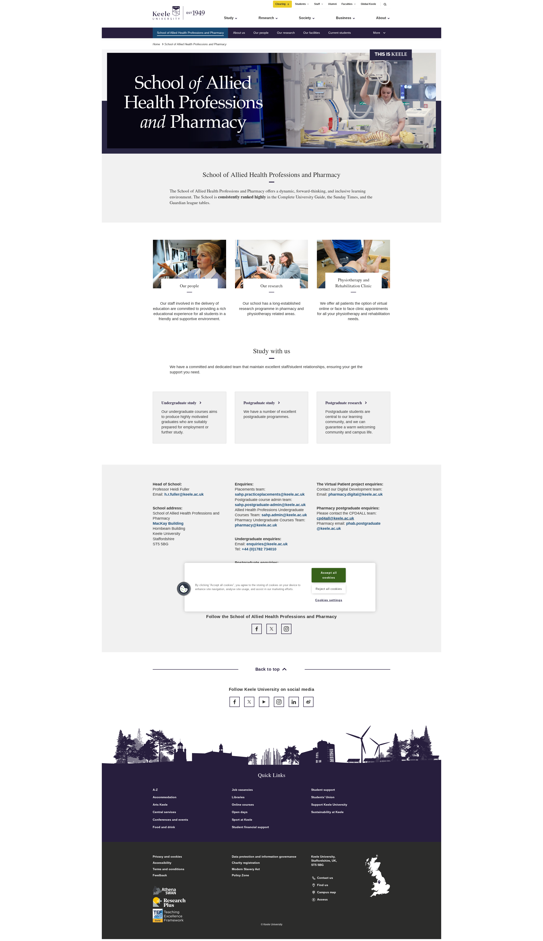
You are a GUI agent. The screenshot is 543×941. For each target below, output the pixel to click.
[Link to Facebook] (257, 629)
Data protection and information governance (264, 856)
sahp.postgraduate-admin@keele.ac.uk (270, 505)
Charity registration (246, 862)
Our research (286, 32)
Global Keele (368, 4)
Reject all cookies (329, 589)
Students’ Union (322, 797)
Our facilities (311, 32)
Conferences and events (170, 819)
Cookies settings (328, 600)
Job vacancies (242, 789)
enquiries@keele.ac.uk (267, 544)
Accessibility (162, 862)
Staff (317, 4)
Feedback (160, 875)
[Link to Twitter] (271, 629)
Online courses (243, 804)
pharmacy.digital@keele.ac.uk (355, 494)
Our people (261, 32)
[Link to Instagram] (286, 629)
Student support (323, 789)
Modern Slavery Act (246, 869)
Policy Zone (240, 875)
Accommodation (164, 797)
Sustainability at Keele (327, 812)
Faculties (347, 4)
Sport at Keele (242, 819)
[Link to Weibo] (308, 702)
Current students (339, 32)
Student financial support (250, 827)
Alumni (332, 4)
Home (156, 44)
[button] (385, 4)
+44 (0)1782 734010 (259, 549)
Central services (164, 812)
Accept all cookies (329, 575)
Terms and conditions (168, 869)
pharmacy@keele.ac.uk (256, 525)
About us (239, 32)
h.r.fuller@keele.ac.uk (184, 494)
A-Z (155, 789)
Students (300, 4)
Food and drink (164, 827)
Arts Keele (160, 804)
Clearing (280, 4)
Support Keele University (329, 804)
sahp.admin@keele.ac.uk (284, 515)
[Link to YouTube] (264, 702)
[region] (280, 587)
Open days (240, 812)
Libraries (238, 797)
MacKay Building (168, 523)
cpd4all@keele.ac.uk (335, 518)
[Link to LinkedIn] (294, 702)
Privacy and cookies (167, 856)
